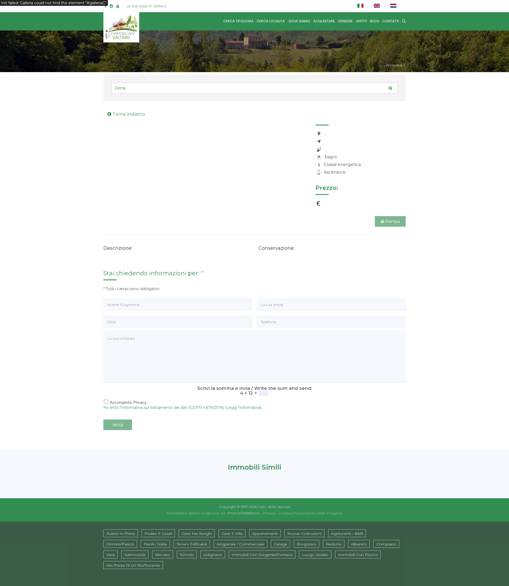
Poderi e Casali (158, 533)
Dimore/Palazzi (120, 544)
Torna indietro (128, 114)
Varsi (110, 554)
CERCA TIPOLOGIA (238, 21)
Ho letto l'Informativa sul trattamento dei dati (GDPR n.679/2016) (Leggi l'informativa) (182, 407)
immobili (394, 65)
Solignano (212, 554)
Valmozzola (135, 554)
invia (117, 425)
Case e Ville (232, 533)
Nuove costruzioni (304, 533)
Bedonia (333, 544)
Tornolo (187, 554)
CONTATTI (390, 21)
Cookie (284, 513)
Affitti (361, 21)
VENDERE (345, 21)
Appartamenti (265, 533)
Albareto (359, 544)
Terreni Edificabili (192, 544)
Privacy (269, 513)
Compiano (386, 544)
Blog (374, 21)
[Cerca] (404, 21)
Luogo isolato (315, 554)
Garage (280, 544)
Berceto (162, 554)
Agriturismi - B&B (347, 533)
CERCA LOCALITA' (271, 21)
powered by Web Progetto (318, 513)
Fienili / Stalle (155, 544)
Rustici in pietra (120, 533)
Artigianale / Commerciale (240, 544)
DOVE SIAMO (299, 21)
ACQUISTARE (324, 21)
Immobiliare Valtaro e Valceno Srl (195, 513)
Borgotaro (306, 544)
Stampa (392, 221)
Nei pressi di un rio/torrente (133, 565)
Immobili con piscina (358, 554)
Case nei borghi (197, 533)
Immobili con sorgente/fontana (262, 554)
